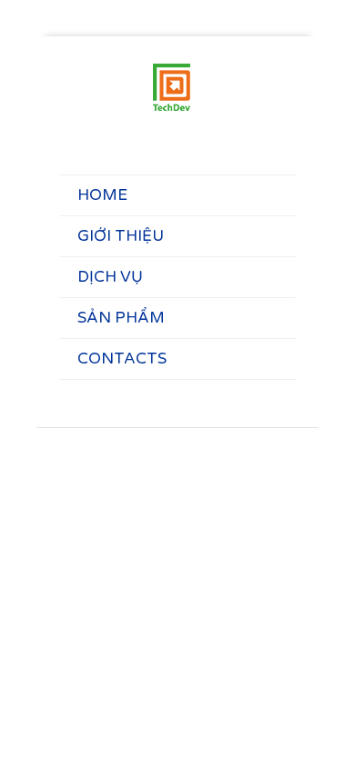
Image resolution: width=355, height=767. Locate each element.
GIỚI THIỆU (120, 235)
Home (102, 194)
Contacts (122, 358)
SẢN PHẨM (121, 317)
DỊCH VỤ (110, 276)
